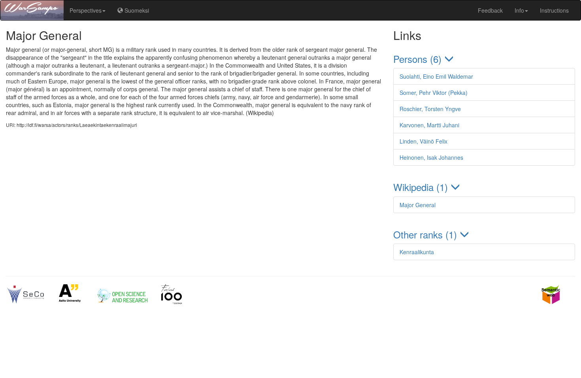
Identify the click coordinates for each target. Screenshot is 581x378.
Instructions (554, 10)
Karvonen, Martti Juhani (429, 125)
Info (519, 10)
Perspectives (86, 10)
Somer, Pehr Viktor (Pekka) (434, 92)
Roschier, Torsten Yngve (430, 109)
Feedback (490, 10)
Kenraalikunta (417, 252)
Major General (418, 205)
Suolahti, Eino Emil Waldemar (436, 76)
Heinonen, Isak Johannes (431, 157)
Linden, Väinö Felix (423, 141)
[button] (484, 58)
